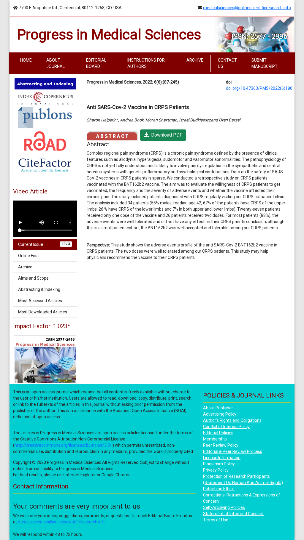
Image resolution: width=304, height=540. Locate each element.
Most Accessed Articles (40, 300)
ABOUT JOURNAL (55, 63)
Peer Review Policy (220, 445)
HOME (27, 60)
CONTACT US (227, 63)
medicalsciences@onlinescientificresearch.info (247, 7)
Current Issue (44, 244)
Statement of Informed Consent (233, 513)
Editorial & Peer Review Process (232, 451)
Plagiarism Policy (219, 464)
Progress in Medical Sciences (109, 34)
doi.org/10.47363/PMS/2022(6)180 (259, 88)
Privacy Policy (216, 470)
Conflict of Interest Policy (226, 426)
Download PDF (165, 135)
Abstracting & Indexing (39, 289)
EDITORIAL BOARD (96, 63)
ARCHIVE (194, 60)
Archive (25, 267)
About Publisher (218, 408)
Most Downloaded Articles (42, 312)
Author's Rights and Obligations (232, 420)
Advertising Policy (219, 414)
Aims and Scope (33, 278)
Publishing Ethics (219, 488)
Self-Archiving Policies (224, 507)
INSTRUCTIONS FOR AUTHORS (146, 63)
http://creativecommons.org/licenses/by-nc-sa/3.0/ (64, 445)
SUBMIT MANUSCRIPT (264, 63)
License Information (221, 457)
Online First (28, 255)
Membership (215, 439)
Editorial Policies (218, 432)
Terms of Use (215, 519)
